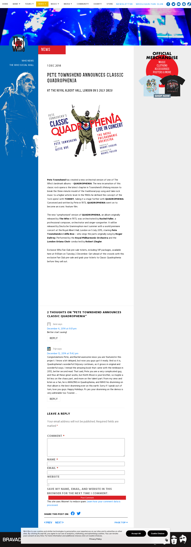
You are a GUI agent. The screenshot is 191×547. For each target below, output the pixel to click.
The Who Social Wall (21, 65)
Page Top (120, 522)
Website (53, 477)
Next (58, 522)
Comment (56, 436)
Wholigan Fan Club (149, 4)
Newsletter (124, 4)
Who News (28, 61)
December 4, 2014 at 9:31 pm (62, 329)
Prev (49, 522)
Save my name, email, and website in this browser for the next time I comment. (79, 491)
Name (52, 460)
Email (52, 468)
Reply (54, 338)
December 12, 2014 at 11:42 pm (62, 353)
